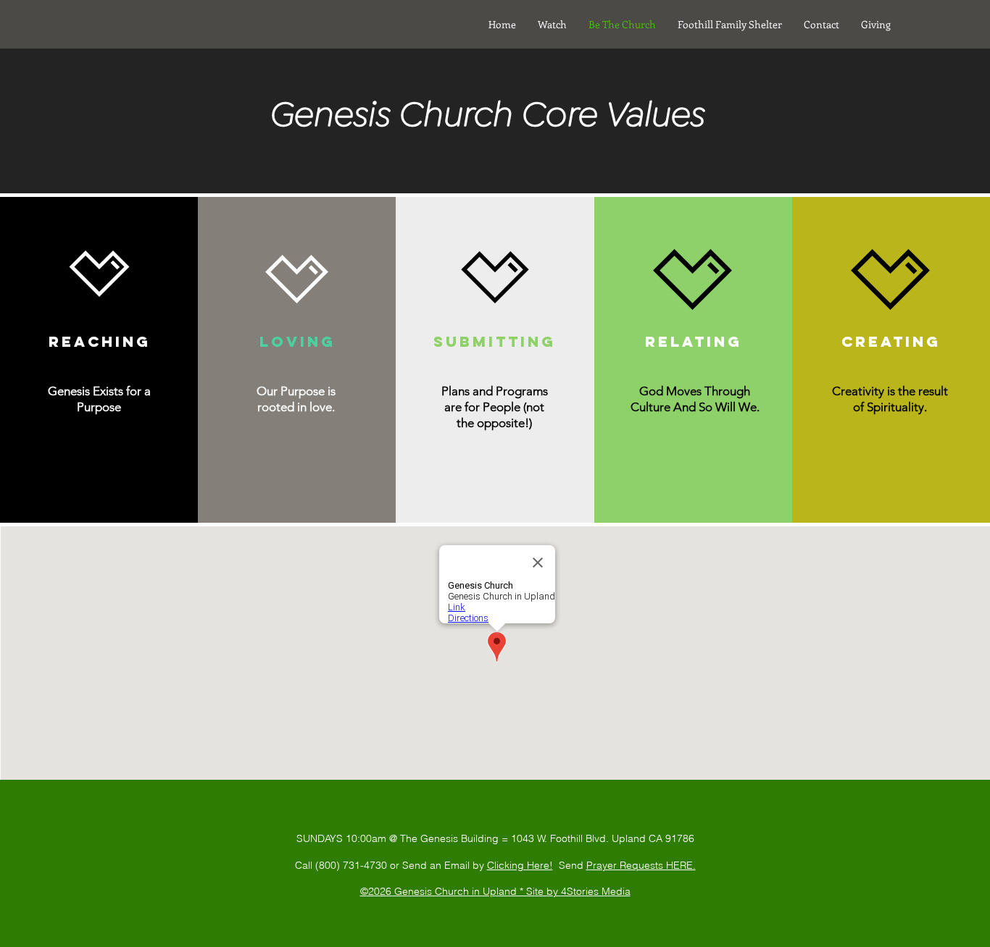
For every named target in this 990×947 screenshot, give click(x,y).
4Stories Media (596, 891)
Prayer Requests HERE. (641, 865)
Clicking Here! (520, 865)
